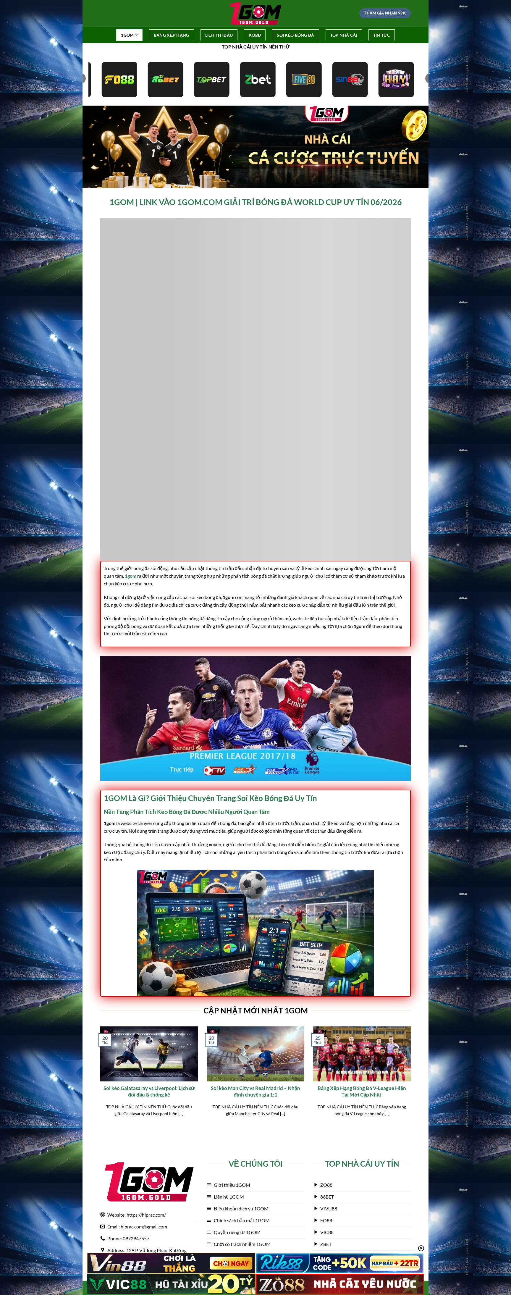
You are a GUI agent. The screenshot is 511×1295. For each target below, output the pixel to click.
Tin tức (381, 35)
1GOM (127, 35)
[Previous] (99, 1079)
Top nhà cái (343, 35)
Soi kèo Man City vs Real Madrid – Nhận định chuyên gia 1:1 (255, 1091)
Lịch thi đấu (219, 35)
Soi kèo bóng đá (295, 35)
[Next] (411, 1079)
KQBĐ (255, 35)
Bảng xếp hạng (171, 35)
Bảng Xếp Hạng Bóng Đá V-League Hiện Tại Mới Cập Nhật (362, 1091)
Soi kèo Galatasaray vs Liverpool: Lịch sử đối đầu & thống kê (149, 1091)
